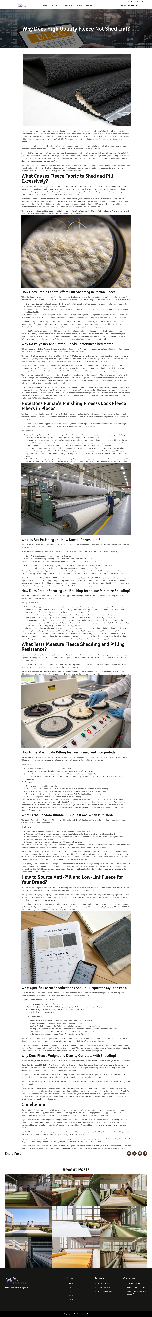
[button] (129, 1153)
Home (45, 5)
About (54, 5)
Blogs (79, 5)
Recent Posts (76, 1169)
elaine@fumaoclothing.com (129, 5)
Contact (89, 5)
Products (65, 5)
